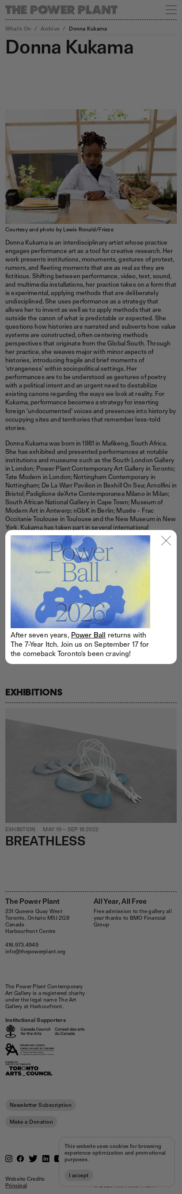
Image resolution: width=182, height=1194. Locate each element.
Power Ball (88, 635)
